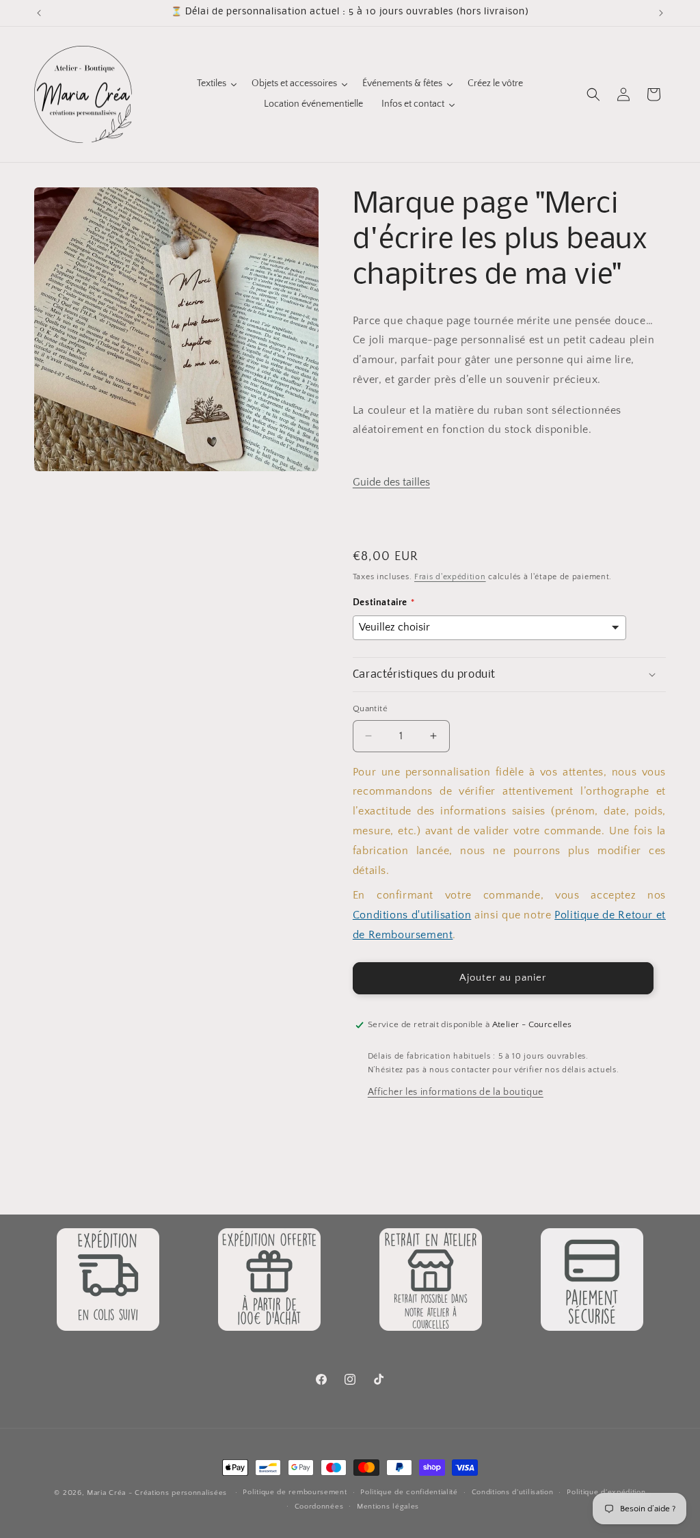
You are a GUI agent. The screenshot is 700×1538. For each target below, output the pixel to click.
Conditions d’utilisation (513, 1492)
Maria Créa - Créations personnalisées (157, 1493)
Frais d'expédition (450, 576)
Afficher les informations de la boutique (455, 1092)
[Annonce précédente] (39, 13)
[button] (593, 94)
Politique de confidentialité (409, 1492)
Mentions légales (388, 1506)
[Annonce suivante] (661, 13)
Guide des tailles (391, 482)
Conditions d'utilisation (412, 915)
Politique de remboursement (295, 1492)
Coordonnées (319, 1506)
